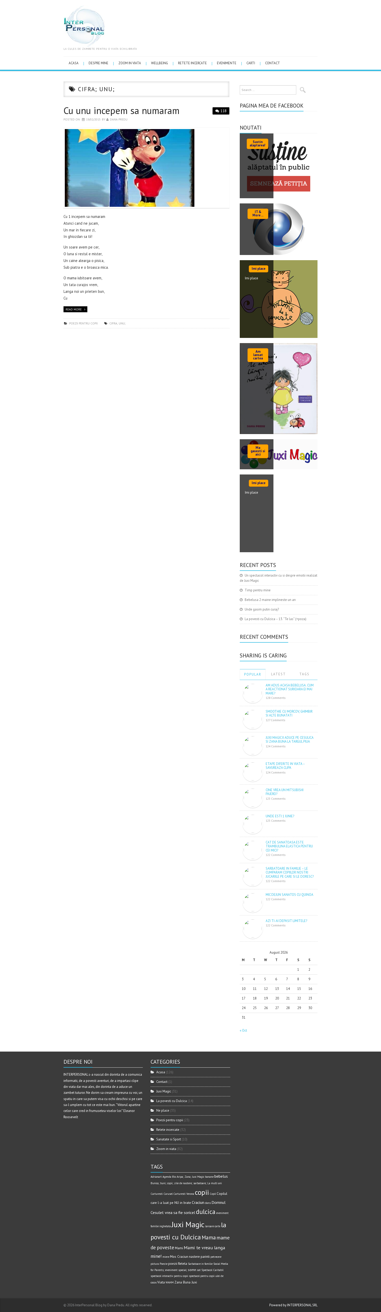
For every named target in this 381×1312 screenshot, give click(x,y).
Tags (304, 674)
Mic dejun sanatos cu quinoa (289, 894)
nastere (194, 1256)
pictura (155, 1264)
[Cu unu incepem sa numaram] (146, 168)
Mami (179, 1248)
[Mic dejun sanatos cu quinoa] (253, 902)
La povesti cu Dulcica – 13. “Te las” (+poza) (275, 619)
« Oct (243, 1030)
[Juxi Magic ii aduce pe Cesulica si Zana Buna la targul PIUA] (253, 745)
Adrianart (156, 1177)
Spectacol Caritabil (212, 1270)
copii (202, 1192)
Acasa (74, 63)
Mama (209, 1237)
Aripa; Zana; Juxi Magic (190, 1177)
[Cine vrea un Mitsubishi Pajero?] (253, 797)
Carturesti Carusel (162, 1194)
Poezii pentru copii (83, 323)
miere (166, 1257)
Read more (74, 309)
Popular (252, 674)
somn (192, 1269)
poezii (172, 1263)
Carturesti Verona (183, 1194)
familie (155, 1226)
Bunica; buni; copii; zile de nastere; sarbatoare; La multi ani (186, 1183)
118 (223, 110)
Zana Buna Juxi (185, 1282)
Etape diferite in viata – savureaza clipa (285, 766)
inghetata (165, 1226)
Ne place (162, 1110)
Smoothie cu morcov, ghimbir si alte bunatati (289, 713)
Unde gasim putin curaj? (262, 609)
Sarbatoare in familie (200, 1264)
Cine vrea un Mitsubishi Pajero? (285, 792)
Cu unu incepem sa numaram (122, 110)
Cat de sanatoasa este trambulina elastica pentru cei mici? (289, 846)
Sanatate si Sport (168, 1139)
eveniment (222, 1213)
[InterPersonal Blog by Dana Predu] (84, 25)
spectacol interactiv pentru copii (169, 1276)
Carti (250, 63)
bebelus (221, 1176)
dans (208, 1203)
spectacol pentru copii (202, 1276)
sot (199, 1270)
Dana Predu (119, 119)
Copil (213, 1194)
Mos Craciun (179, 1256)
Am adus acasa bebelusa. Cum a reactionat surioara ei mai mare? (290, 689)
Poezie (163, 1264)
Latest (278, 674)
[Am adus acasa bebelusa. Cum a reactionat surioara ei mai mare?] (253, 692)
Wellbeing (159, 63)
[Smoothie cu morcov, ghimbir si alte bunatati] (253, 719)
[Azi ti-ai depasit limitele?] (253, 928)
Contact (272, 63)
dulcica (205, 1212)
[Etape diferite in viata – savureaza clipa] (253, 771)
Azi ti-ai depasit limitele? (286, 921)
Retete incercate (192, 63)
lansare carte (212, 1226)
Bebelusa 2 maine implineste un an (270, 600)
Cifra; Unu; (117, 323)
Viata (161, 1282)
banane (209, 1177)
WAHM (170, 1282)
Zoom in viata (129, 63)
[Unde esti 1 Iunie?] (253, 823)
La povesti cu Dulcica (171, 1101)
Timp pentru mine (258, 590)
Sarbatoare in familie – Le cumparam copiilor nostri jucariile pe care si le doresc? (290, 872)
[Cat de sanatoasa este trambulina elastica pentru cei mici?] (253, 849)
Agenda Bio (169, 1177)
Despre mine (98, 63)
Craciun (198, 1202)
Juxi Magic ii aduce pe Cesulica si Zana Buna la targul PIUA (289, 739)
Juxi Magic (163, 1091)
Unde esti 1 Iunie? (280, 816)
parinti (205, 1256)
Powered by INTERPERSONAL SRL (293, 1305)
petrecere (215, 1257)
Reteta (182, 1263)
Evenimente (226, 63)
